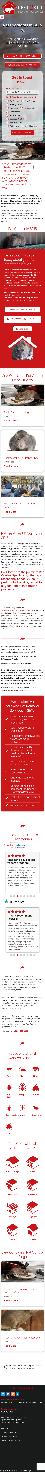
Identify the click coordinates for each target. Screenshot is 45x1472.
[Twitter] (3, 1394)
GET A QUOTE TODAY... (22, 132)
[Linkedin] (17, 1394)
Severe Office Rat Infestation (20, 503)
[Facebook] (8, 1394)
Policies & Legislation (9, 1433)
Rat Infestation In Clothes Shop (21, 458)
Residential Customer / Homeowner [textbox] (20, 92)
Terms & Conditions (9, 1437)
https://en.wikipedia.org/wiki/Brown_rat (17, 610)
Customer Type (12, 88)
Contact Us (6, 1429)
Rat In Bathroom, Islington (18, 412)
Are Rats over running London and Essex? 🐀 (20, 1290)
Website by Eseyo (25, 1471)
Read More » (11, 420)
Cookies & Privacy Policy (10, 1440)
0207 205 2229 (21, 1031)
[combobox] (22, 92)
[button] (2, 17)
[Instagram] (13, 1394)
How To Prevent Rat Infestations (22, 1337)
